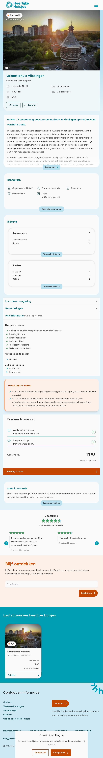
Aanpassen (40, 752)
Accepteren (59, 752)
